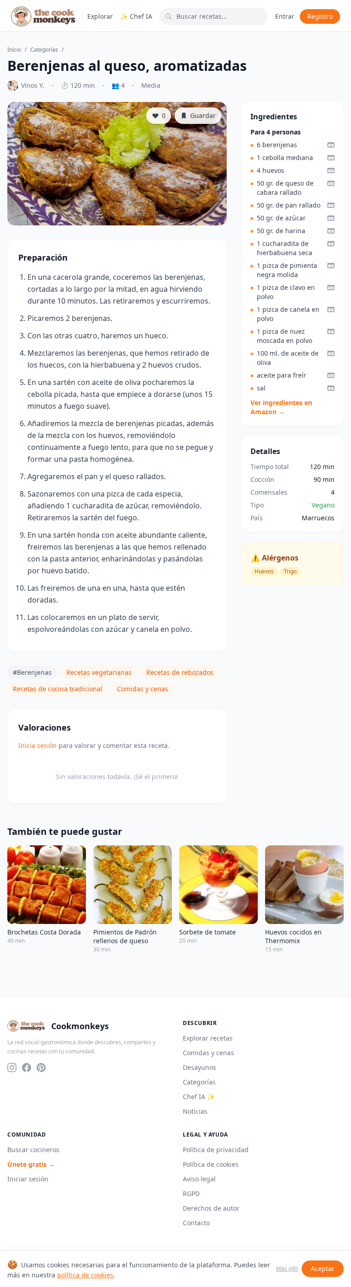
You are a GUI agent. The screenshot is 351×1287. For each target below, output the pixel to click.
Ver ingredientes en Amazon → (281, 407)
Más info (287, 1268)
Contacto (196, 1222)
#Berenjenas (32, 672)
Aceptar (323, 1268)
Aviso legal (199, 1179)
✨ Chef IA (136, 16)
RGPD (191, 1193)
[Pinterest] (41, 1067)
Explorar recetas (208, 1038)
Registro (320, 16)
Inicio (14, 49)
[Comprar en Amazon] (331, 145)
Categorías (44, 49)
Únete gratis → (31, 1164)
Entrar (284, 16)
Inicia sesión (37, 745)
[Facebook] (26, 1067)
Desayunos (199, 1067)
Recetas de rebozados (179, 672)
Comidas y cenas (142, 688)
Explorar (100, 16)
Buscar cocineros (33, 1149)
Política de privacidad (216, 1149)
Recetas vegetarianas (99, 672)
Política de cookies (211, 1164)
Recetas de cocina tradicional (57, 688)
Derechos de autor (211, 1208)
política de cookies (85, 1275)
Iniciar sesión (27, 1179)
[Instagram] (11, 1067)
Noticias (195, 1111)
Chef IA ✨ (199, 1096)
